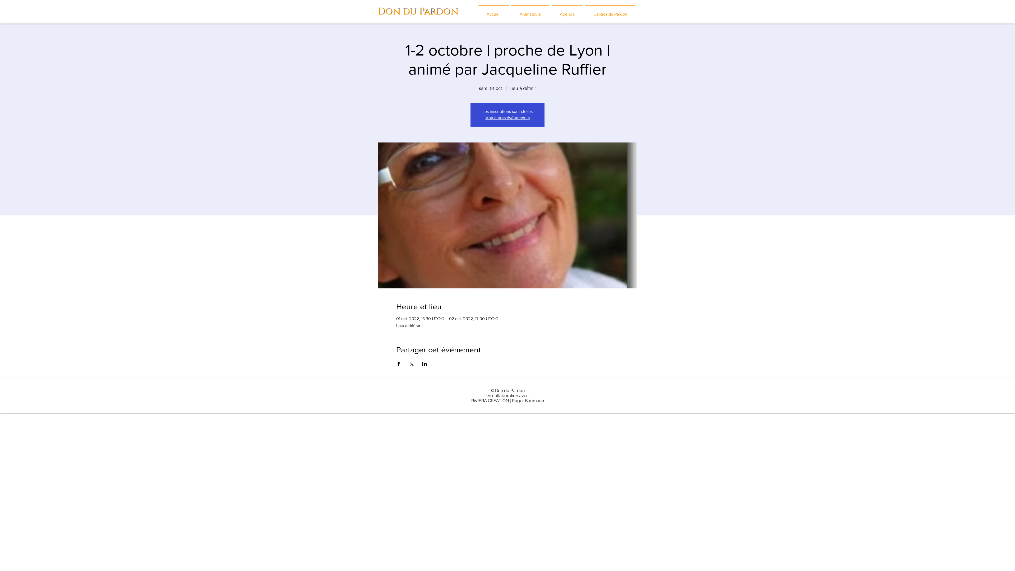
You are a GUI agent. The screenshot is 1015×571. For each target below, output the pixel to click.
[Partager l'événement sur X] (411, 364)
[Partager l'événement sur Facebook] (398, 364)
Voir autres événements (508, 118)
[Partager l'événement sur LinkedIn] (424, 364)
